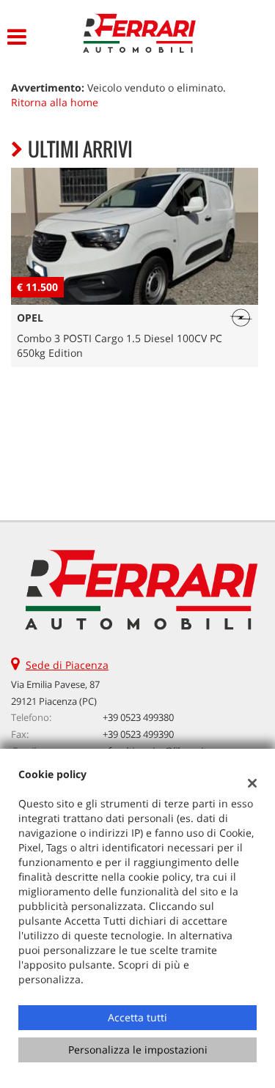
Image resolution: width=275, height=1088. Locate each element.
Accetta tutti (137, 1017)
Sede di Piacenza (67, 665)
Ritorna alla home (54, 102)
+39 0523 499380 (138, 717)
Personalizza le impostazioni (138, 1049)
